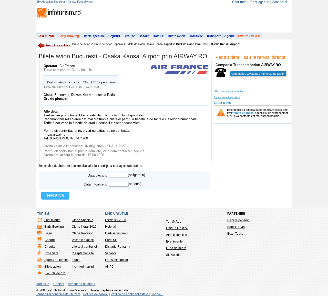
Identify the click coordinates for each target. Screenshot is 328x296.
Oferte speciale (94, 36)
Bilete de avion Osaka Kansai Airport (149, 44)
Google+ (157, 294)
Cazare (144, 36)
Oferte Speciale (82, 220)
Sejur (48, 233)
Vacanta (110, 253)
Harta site (42, 284)
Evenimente (174, 241)
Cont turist (240, 2)
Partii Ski (111, 240)
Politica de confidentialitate (130, 294)
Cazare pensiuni (238, 220)
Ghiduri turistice (177, 228)
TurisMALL (173, 221)
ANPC (109, 266)
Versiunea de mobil (81, 284)
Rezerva (55, 195)
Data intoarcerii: (95, 184)
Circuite (129, 36)
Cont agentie (259, 2)
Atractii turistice (176, 235)
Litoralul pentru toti (85, 246)
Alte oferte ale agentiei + (228, 91)
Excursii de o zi (249, 36)
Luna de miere (176, 248)
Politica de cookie (95, 294)
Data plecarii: (97, 175)
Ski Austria (173, 255)
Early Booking (68, 36)
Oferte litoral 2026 (84, 226)
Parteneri (236, 213)
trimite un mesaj (243, 112)
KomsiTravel (236, 227)
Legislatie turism (116, 260)
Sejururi (114, 36)
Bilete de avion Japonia (108, 44)
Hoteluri (158, 36)
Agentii (229, 36)
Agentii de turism (56, 260)
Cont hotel (279, 2)
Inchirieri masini (83, 266)
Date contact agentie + (227, 96)
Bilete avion (176, 36)
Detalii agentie (222, 102)
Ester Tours (235, 233)
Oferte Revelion (83, 233)
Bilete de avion (81, 44)
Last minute (46, 36)
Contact (58, 284)
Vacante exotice (83, 240)
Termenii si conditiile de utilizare (58, 294)
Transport (214, 36)
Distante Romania (117, 246)
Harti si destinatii (116, 233)
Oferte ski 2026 (115, 220)
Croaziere (196, 36)
